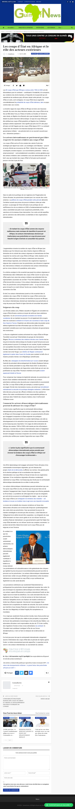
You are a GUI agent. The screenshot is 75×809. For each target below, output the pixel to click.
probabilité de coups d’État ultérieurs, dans (30, 102)
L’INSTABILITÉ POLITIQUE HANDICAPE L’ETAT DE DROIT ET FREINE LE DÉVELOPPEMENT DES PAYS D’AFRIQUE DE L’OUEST (14, 702)
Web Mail (38, 1)
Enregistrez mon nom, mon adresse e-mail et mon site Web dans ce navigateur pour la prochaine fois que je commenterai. (26, 785)
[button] (58, 805)
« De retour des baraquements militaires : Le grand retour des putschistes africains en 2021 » (26, 665)
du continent (39, 626)
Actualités (11, 27)
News (37, 799)
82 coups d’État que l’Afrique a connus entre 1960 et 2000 (24, 90)
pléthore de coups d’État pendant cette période (26, 200)
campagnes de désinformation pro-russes (24, 361)
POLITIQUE (34, 53)
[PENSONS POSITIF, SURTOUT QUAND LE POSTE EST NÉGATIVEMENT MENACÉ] (26, 722)
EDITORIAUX (51, 27)
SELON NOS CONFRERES (43, 53)
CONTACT (20, 1)
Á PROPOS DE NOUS (29, 1)
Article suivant (45, 699)
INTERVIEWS (40, 27)
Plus (60, 27)
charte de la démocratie (15, 470)
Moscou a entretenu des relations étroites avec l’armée (26, 339)
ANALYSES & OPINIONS (26, 27)
